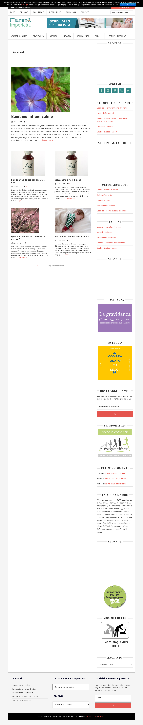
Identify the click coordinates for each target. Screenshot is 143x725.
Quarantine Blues (103, 200)
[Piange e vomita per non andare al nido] (28, 177)
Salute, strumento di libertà (107, 190)
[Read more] (48, 140)
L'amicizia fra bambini (105, 113)
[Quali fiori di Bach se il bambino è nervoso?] (25, 234)
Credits (101, 716)
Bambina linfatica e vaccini (107, 132)
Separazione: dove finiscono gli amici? (112, 211)
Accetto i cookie (128, 5)
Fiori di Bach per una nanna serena (72, 236)
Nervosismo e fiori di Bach (68, 180)
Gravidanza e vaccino (21, 685)
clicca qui (24, 4)
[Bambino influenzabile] (40, 112)
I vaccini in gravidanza (22, 700)
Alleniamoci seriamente (106, 206)
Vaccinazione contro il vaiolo (24, 689)
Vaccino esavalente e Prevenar (109, 227)
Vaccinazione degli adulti (23, 693)
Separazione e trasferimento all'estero (112, 108)
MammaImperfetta (26, 23)
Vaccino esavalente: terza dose (25, 696)
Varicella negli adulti (104, 232)
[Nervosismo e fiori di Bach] (71, 177)
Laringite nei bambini (105, 127)
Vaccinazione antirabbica (106, 237)
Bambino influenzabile (32, 116)
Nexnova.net (91, 716)
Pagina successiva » (56, 265)
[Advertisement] (113, 61)
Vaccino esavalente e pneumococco (111, 243)
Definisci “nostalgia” (104, 195)
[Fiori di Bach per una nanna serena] (73, 234)
